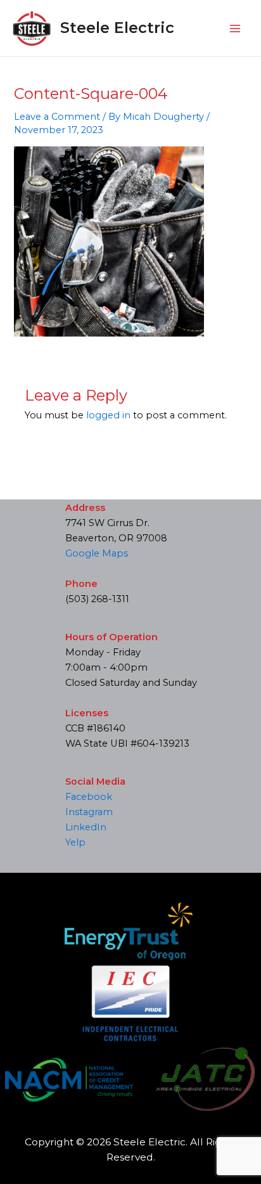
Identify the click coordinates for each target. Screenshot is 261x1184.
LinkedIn (85, 827)
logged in (108, 415)
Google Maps (96, 553)
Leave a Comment (57, 116)
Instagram (89, 812)
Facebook (88, 796)
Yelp (75, 842)
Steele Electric (117, 27)
